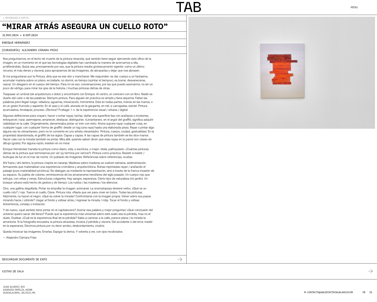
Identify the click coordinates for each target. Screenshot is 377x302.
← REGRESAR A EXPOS (16, 17)
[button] (354, 7)
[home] (188, 7)
